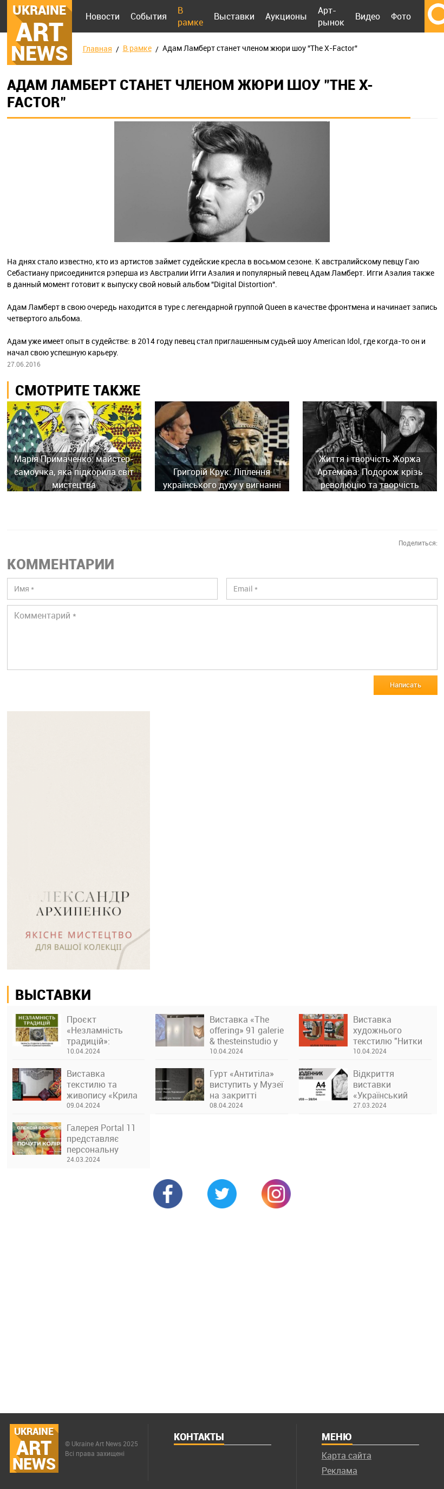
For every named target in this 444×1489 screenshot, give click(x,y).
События (148, 16)
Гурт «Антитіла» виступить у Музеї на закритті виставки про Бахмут (246, 1084)
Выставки (234, 16)
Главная (97, 48)
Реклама (339, 1471)
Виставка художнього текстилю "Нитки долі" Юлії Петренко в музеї (388, 1030)
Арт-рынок (331, 16)
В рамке (190, 16)
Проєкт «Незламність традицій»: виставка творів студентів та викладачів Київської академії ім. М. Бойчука (104, 1030)
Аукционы (286, 16)
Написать (405, 685)
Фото (401, 16)
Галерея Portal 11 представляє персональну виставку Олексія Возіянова (102, 1138)
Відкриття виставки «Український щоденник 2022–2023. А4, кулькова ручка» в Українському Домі (392, 1084)
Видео (367, 16)
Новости (103, 16)
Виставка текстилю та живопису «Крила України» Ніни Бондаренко (102, 1084)
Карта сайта (346, 1455)
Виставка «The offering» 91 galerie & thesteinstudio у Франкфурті (247, 1030)
